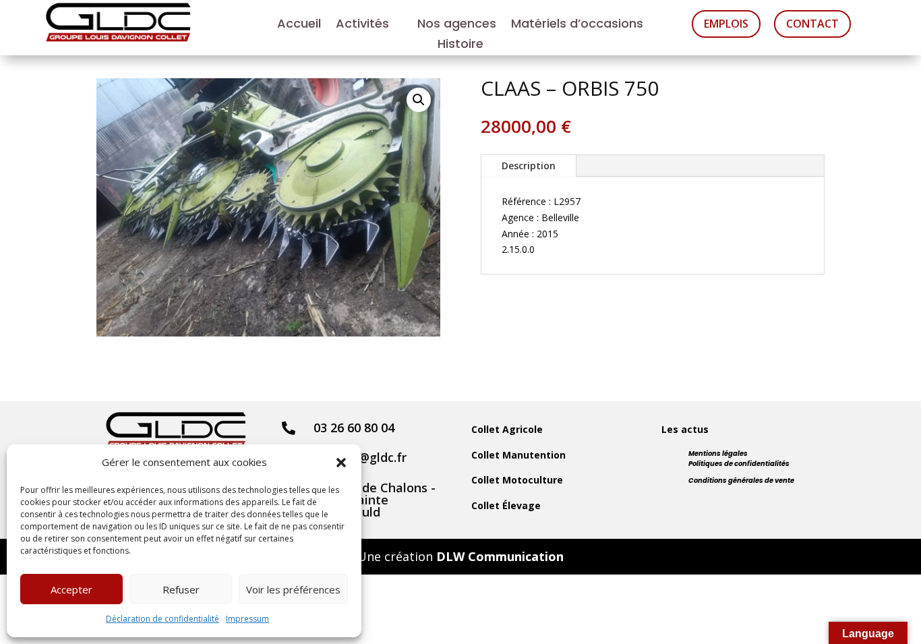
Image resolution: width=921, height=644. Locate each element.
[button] (341, 462)
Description (529, 165)
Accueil (299, 25)
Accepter (71, 589)
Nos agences (456, 25)
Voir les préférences (293, 589)
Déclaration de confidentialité (162, 618)
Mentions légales (718, 453)
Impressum (247, 618)
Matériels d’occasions (577, 25)
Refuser (181, 589)
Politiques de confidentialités (739, 464)
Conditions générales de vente (741, 480)
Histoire (460, 45)
